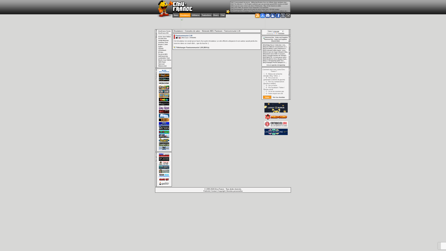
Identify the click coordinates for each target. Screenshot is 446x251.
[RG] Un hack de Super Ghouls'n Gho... (275, 52)
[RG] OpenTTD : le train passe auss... (275, 57)
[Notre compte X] (283, 15)
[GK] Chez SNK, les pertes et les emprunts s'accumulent (249, 7)
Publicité (206, 191)
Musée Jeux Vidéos (164, 60)
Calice (160, 46)
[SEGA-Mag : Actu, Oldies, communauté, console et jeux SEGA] (164, 176)
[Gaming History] (164, 129)
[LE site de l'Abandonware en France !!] (164, 88)
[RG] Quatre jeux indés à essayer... (274, 54)
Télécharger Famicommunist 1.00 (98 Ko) (192, 47)
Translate (281, 33)
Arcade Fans (162, 38)
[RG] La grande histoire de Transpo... (275, 55)
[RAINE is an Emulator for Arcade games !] (164, 101)
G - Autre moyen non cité (274, 93)
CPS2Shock (162, 50)
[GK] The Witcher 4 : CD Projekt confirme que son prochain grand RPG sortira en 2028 (259, 4)
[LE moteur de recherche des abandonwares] (164, 121)
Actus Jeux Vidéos (164, 37)
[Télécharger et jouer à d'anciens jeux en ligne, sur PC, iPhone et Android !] (164, 77)
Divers (216, 15)
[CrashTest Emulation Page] (164, 172)
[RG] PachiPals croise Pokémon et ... (275, 48)
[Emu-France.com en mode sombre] (228, 13)
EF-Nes (160, 52)
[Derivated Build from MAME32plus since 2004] (164, 113)
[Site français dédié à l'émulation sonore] (164, 160)
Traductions (206, 15)
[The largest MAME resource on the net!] (164, 117)
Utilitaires (196, 15)
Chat (223, 15)
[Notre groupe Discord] (268, 15)
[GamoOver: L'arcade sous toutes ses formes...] (164, 185)
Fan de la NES (162, 54)
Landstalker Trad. (164, 58)
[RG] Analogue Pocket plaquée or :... (275, 62)
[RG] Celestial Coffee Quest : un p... (274, 50)
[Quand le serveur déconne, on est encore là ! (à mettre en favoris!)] (164, 72)
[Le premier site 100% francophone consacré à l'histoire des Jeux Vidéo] (164, 97)
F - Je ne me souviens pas (275, 91)
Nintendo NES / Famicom (212, 31)
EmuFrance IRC (163, 33)
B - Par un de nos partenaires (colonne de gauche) (274, 79)
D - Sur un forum (271, 85)
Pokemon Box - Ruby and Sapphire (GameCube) (275, 40)
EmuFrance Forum (164, 31)
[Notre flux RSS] (257, 15)
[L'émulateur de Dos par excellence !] (164, 81)
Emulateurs (185, 15)
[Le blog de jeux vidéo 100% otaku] (164, 105)
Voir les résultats (279, 97)
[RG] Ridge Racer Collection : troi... (274, 45)
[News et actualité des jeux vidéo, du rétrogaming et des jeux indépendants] (164, 93)
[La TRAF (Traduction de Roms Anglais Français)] (164, 137)
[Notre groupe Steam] (288, 15)
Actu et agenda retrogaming (276, 65)
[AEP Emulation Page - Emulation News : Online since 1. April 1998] (164, 168)
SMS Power (162, 62)
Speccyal (161, 64)
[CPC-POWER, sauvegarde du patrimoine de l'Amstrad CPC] (164, 133)
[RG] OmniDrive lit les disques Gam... (275, 59)
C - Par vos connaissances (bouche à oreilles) (273, 82)
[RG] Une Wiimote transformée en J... (275, 47)
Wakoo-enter (162, 66)
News (176, 15)
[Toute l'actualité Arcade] (164, 125)
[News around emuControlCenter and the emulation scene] (164, 149)
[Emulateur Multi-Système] (164, 145)
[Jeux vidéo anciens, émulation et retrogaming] (164, 109)
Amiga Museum (163, 40)
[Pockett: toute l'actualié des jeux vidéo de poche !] (164, 141)
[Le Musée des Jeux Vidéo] (164, 156)
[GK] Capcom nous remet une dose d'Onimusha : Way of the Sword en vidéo (256, 6)
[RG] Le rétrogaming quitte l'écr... (274, 61)
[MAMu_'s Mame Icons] (164, 164)
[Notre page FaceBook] (278, 15)
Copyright (221, 191)
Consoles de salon (192, 31)
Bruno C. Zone (163, 44)
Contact (214, 191)
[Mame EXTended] (164, 181)
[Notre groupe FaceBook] (273, 15)
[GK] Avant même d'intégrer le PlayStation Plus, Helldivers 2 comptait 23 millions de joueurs (261, 11)
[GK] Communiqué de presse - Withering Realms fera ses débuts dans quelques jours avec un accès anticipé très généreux (272, 2)
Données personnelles (235, 191)
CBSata (160, 48)
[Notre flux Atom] (262, 15)
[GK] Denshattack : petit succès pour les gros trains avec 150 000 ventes (255, 9)
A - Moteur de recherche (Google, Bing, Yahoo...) (272, 75)
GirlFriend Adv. (163, 56)
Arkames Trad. (163, 42)
